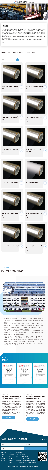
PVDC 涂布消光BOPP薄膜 (32, 182)
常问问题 (3, 460)
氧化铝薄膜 (3, 52)
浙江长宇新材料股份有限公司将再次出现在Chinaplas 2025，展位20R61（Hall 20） (35, 399)
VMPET (9, 52)
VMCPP (15, 52)
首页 (2, 8)
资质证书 (3, 458)
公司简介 (3, 454)
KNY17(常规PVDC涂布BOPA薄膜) (10, 182)
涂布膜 (26, 52)
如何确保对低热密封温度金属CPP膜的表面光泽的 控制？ (11, 398)
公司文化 (3, 456)
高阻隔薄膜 (32, 52)
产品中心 (6, 8)
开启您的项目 (23, 439)
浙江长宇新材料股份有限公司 (21, 467)
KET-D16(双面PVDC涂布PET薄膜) (10, 246)
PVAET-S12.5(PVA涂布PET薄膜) (10, 117)
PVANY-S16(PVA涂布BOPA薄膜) (10, 86)
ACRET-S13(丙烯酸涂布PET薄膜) (10, 150)
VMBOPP (20, 52)
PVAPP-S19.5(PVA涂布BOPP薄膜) (34, 86)
